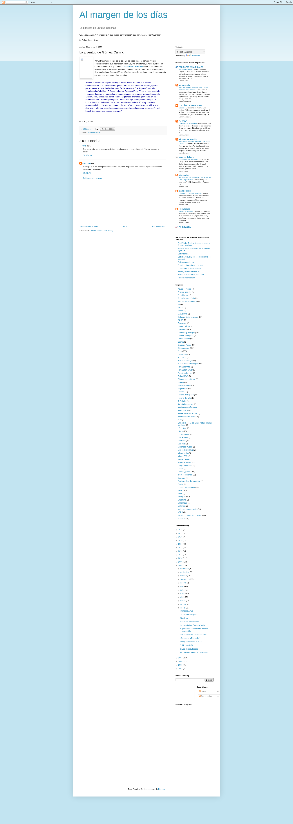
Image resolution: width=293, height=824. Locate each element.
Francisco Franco (185, 373)
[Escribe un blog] (104, 129)
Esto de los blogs (185, 361)
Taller (180, 494)
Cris (84, 146)
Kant (180, 420)
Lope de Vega (183, 434)
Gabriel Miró (183, 376)
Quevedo (181, 478)
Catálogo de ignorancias (188, 317)
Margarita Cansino (186, 69)
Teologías (182, 497)
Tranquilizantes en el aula (191, 642)
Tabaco (181, 490)
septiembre (185, 579)
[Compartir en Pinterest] (113, 129)
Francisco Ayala (186, 611)
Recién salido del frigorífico (189, 481)
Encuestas (182, 357)
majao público (185, 191)
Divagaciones (183, 348)
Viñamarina (184, 175)
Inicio (125, 226)
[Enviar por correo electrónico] (101, 129)
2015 (180, 540)
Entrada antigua (159, 226)
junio (182, 590)
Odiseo (181, 108)
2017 (180, 533)
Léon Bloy (182, 428)
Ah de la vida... (185, 227)
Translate (196, 56)
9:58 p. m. (87, 173)
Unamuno (182, 500)
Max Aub (181, 444)
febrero (183, 604)
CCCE (180, 320)
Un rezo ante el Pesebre (188, 123)
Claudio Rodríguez (186, 336)
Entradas (204, 691)
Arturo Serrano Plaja (186, 298)
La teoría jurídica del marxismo (190, 193)
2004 (180, 669)
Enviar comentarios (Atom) (102, 231)
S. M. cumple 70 (186, 645)
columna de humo (186, 157)
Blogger (161, 789)
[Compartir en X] (107, 129)
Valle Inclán (182, 503)
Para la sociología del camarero (193, 635)
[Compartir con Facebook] (110, 129)
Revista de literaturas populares (191, 275)
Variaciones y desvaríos (187, 509)
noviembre (185, 572)
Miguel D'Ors (183, 456)
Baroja (180, 311)
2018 (180, 530)
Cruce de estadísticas (189, 649)
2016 (180, 537)
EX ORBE (183, 121)
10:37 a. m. (87, 155)
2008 (180, 565)
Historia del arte (184, 398)
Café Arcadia (183, 254)
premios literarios (185, 475)
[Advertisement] (123, 202)
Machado (182, 441)
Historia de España (186, 395)
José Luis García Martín (187, 407)
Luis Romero (183, 438)
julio (182, 586)
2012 (180, 551)
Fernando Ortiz (184, 367)
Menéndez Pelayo (185, 450)
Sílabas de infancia (186, 211)
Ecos (180, 351)
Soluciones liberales (186, 487)
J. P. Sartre (182, 401)
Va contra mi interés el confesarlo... (194, 652)
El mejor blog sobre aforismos (190, 265)
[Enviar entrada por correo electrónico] (97, 129)
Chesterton (182, 329)
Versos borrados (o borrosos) (190, 515)
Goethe (181, 382)
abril (182, 597)
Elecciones (182, 354)
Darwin (181, 342)
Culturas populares (186, 262)
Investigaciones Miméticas (189, 271)
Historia (181, 392)
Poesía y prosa (184, 472)
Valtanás (181, 506)
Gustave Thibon (184, 385)
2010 (180, 558)
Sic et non (184, 618)
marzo (183, 601)
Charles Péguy (184, 326)
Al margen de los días (123, 15)
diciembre (184, 569)
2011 (180, 555)
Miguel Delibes (184, 459)
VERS (180, 512)
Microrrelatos (183, 453)
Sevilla (180, 484)
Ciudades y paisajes (186, 333)
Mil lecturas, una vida (188, 139)
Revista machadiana (186, 278)
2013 (180, 547)
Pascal (180, 469)
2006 (180, 661)
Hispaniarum (184, 209)
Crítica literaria (184, 339)
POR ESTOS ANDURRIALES (191, 67)
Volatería (181, 518)
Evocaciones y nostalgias (188, 364)
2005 (180, 665)
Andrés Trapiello (185, 292)
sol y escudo (184, 85)
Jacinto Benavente (185, 404)
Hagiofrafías (183, 389)
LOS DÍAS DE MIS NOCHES (190, 105)
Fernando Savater (185, 370)
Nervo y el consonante (189, 622)
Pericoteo (86, 163)
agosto (183, 583)
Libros (180, 431)
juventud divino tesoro (187, 417)
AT (179, 304)
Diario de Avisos (184, 345)
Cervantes (182, 323)
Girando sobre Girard (186, 379)
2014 (180, 544)
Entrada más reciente (89, 226)
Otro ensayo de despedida (189, 159)
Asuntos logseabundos (187, 301)
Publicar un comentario (92, 178)
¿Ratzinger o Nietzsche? (190, 638)
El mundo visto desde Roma (189, 268)
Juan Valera (183, 410)
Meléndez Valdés (185, 447)
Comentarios (206, 696)
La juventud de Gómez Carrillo (192, 625)
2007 (180, 658)
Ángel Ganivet (184, 295)
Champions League (188, 615)
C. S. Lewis (182, 314)
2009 (180, 562)
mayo (182, 593)
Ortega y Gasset (184, 465)
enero (183, 608)
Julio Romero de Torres (187, 414)
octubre (183, 576)
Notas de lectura (94, 133)
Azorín (180, 308)
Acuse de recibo (184, 289)
